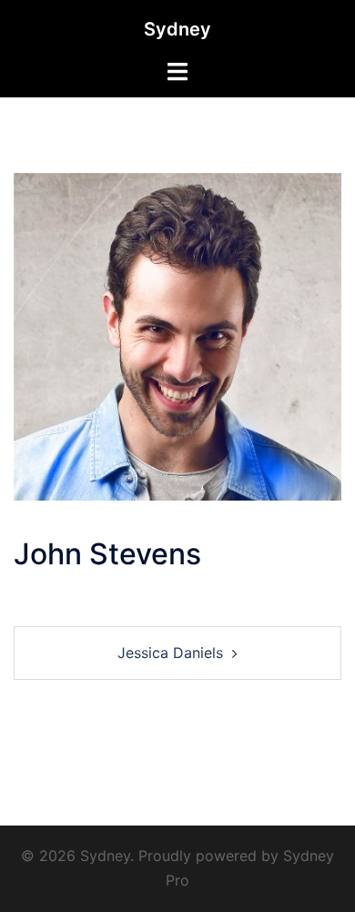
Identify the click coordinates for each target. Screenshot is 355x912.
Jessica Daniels (170, 652)
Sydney (177, 29)
